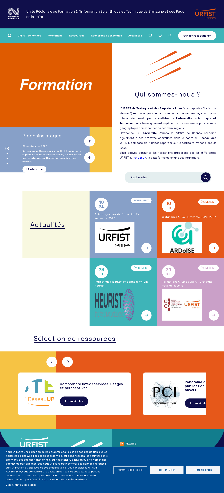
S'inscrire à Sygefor (197, 35)
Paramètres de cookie (130, 470)
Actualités (135, 35)
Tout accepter (203, 470)
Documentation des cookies (21, 484)
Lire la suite (34, 169)
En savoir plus (74, 401)
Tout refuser (167, 470)
